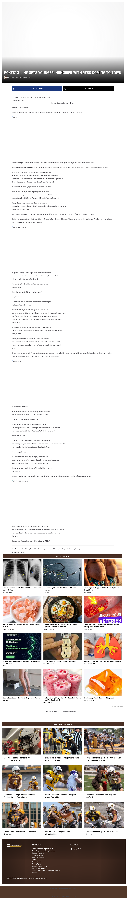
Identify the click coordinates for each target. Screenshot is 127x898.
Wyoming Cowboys (75, 549)
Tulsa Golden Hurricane (37, 549)
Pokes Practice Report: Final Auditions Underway (102, 833)
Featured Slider (24, 549)
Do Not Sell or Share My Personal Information (46, 870)
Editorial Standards (38, 853)
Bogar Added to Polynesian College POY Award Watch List (61, 796)
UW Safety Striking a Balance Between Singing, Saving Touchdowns (19, 796)
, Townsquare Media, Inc (26, 878)
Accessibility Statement (39, 866)
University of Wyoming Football (54, 549)
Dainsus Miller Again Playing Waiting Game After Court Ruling (62, 759)
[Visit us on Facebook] (72, 848)
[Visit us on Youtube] (80, 848)
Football (22, 552)
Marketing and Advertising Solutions (43, 851)
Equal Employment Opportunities (42, 849)
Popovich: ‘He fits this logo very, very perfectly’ (101, 796)
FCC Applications (37, 855)
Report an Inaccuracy (38, 857)
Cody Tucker (11, 77)
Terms (34, 859)
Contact (34, 873)
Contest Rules (36, 862)
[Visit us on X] (76, 848)
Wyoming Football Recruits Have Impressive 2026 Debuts (17, 759)
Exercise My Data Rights (39, 868)
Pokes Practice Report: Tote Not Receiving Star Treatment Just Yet (103, 759)
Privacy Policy (36, 864)
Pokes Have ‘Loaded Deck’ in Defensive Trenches (20, 833)
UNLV (66, 549)
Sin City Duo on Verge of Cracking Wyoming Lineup (59, 833)
